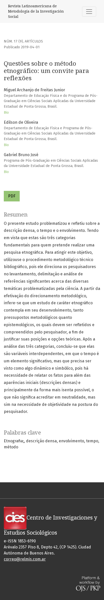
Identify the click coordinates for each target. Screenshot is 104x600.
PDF (11, 196)
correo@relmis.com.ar (25, 559)
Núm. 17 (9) (13, 41)
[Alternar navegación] (89, 12)
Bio (6, 112)
